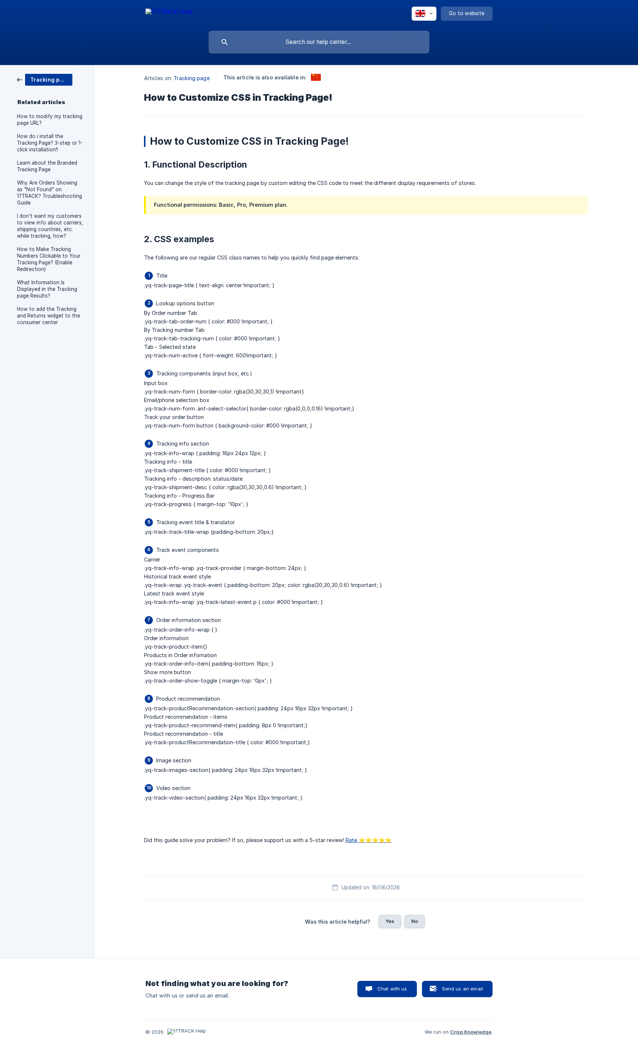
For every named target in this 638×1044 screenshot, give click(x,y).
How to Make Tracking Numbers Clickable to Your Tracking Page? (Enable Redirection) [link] (48, 259)
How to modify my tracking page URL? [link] (49, 119)
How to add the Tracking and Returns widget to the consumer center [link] (48, 315)
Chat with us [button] (392, 989)
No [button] (414, 921)
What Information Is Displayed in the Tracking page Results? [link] (47, 289)
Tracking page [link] (191, 78)
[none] (169, 13)
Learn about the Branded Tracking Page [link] (47, 166)
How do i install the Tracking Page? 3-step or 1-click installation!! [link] (50, 142)
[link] (44, 79)
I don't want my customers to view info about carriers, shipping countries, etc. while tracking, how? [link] (50, 226)
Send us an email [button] (462, 989)
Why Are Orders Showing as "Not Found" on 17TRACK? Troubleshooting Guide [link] (49, 193)
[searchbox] (319, 42)
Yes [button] (389, 921)
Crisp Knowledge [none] (470, 1032)
